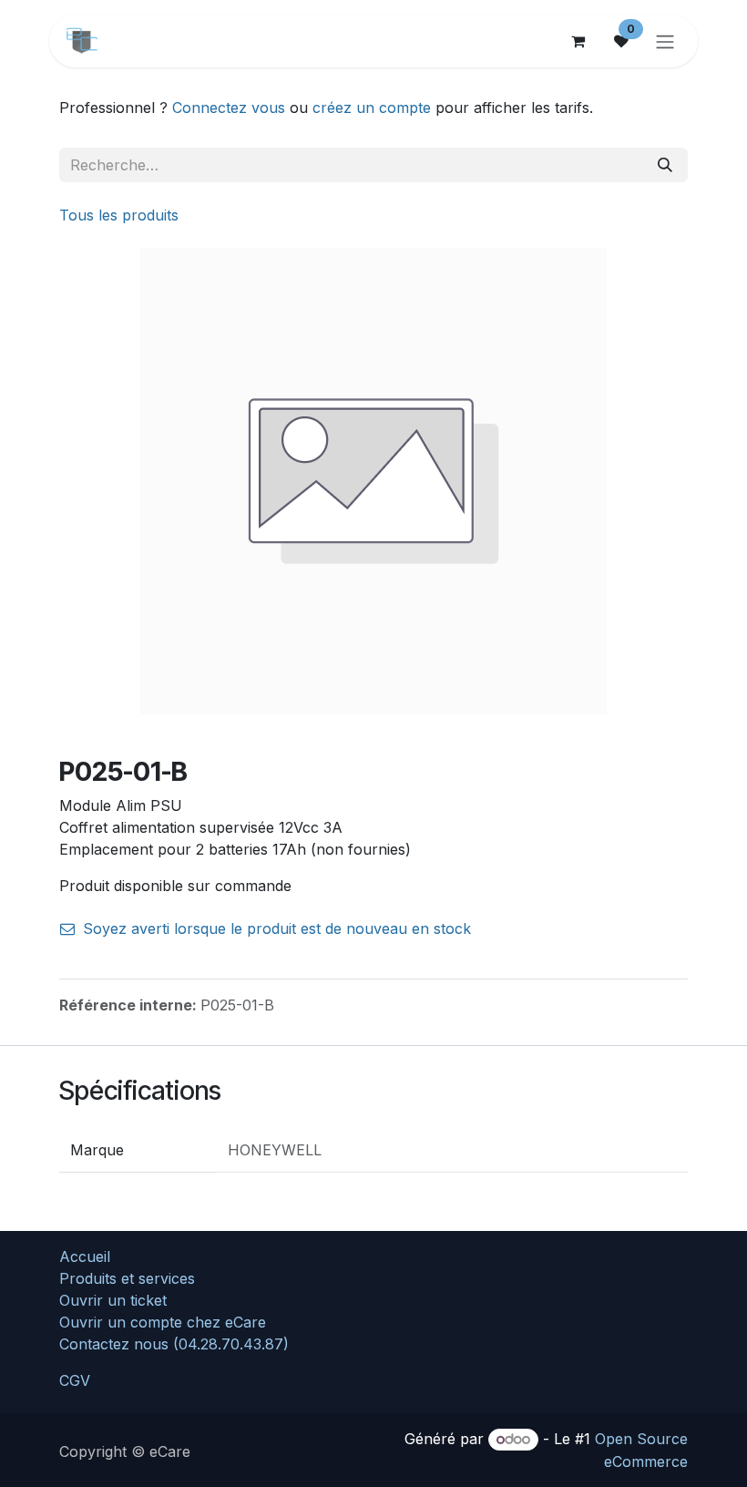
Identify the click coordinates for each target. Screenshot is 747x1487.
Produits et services (127, 1278)
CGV (74, 1380)
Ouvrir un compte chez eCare (162, 1322)
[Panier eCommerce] (577, 41)
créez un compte (371, 107)
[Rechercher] (665, 165)
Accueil (84, 1256)
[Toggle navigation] (665, 41)
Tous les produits (119, 215)
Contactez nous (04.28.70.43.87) (174, 1344)
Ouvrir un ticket (113, 1300)
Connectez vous (228, 107)
